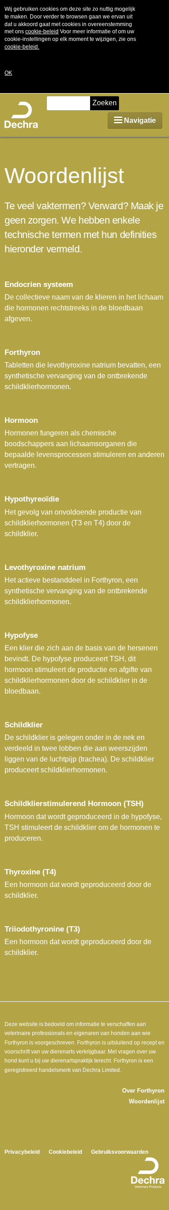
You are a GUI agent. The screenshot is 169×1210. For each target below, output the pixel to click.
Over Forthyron (143, 1090)
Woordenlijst (146, 1101)
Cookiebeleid (65, 1152)
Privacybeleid (22, 1152)
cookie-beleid (42, 31)
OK (8, 73)
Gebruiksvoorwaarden (119, 1152)
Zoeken (104, 103)
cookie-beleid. (22, 47)
